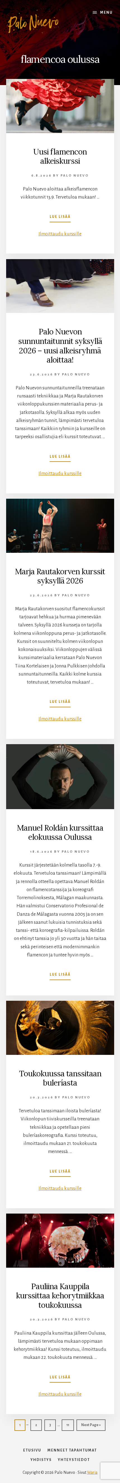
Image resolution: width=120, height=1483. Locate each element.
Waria (92, 1472)
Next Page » (91, 1425)
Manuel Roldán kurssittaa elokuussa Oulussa (60, 832)
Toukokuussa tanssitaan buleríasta (60, 1078)
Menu (106, 13)
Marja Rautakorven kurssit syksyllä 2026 (60, 576)
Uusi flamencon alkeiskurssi (60, 156)
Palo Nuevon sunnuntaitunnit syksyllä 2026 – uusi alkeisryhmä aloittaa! (60, 346)
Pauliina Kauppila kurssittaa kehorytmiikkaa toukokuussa (60, 1295)
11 (70, 1425)
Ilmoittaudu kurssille (60, 234)
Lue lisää (60, 218)
